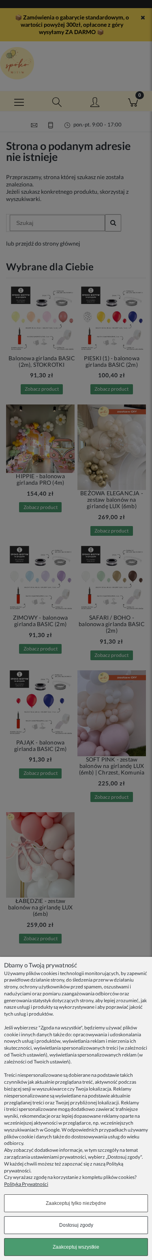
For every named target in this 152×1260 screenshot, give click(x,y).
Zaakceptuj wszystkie (76, 1247)
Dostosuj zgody (76, 1225)
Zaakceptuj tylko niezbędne (76, 1203)
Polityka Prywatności (26, 1184)
